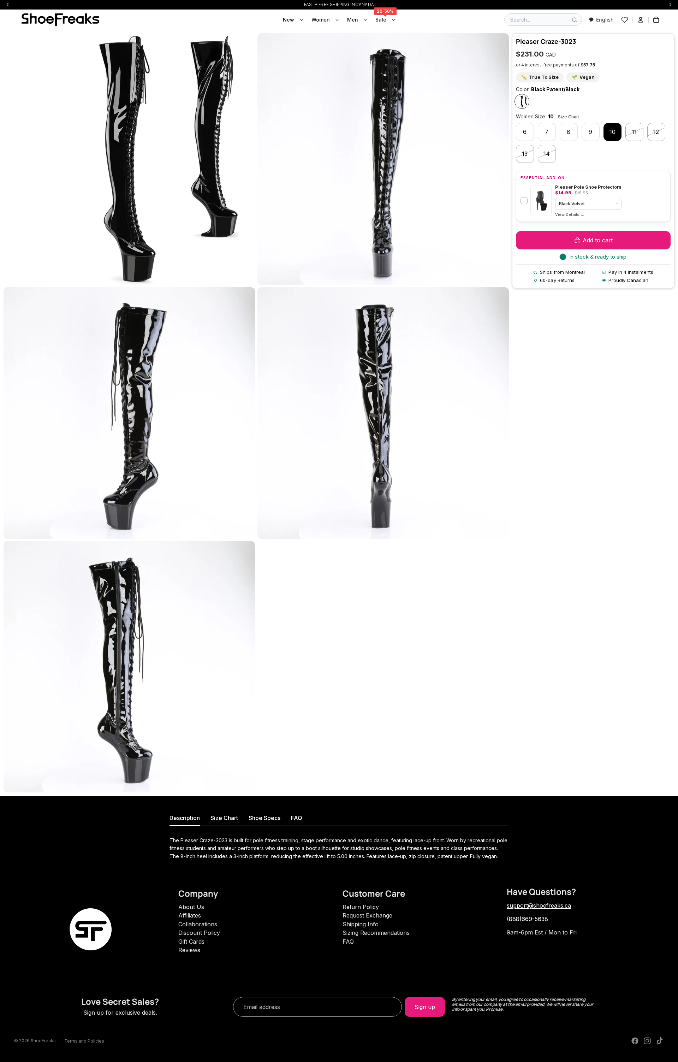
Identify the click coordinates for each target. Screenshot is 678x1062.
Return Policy (361, 906)
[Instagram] (647, 1041)
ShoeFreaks (43, 1040)
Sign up (425, 1006)
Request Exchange (367, 915)
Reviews (189, 950)
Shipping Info (361, 924)
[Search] (574, 20)
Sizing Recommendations (376, 932)
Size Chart (568, 116)
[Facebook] (635, 1041)
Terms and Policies (84, 1041)
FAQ (348, 941)
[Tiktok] (659, 1041)
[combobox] (601, 20)
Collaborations (197, 924)
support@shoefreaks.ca (539, 905)
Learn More (569, 214)
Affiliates (189, 915)
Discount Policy (199, 932)
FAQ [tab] (296, 817)
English (605, 19)
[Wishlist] (624, 20)
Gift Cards (191, 941)
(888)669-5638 (527, 918)
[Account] (640, 20)
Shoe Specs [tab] (264, 817)
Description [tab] (185, 817)
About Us (191, 906)
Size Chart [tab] (224, 817)
